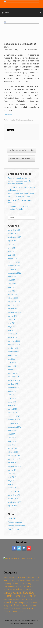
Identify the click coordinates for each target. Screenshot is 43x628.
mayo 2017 (12, 481)
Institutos (34, 599)
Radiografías (33, 606)
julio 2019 (11, 395)
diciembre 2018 (14, 416)
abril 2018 (11, 445)
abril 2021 (11, 330)
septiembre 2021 (14, 312)
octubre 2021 (13, 309)
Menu (7, 13)
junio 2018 (11, 438)
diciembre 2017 (14, 456)
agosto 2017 (12, 470)
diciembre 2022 (14, 262)
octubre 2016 (13, 499)
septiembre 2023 (14, 237)
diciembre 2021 (14, 302)
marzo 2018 (12, 448)
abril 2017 (11, 484)
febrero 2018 (13, 452)
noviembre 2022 (14, 266)
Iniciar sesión (13, 518)
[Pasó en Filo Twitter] (19, 548)
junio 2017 (11, 477)
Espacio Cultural (12, 592)
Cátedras (29, 586)
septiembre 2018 (14, 427)
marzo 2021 (12, 334)
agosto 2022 (12, 277)
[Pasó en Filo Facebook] (14, 548)
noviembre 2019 (14, 380)
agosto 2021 (12, 316)
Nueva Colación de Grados (21, 158)
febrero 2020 (13, 373)
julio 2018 (11, 434)
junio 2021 (11, 323)
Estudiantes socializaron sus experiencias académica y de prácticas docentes (19, 181)
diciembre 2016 (14, 491)
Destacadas (24, 589)
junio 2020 (11, 362)
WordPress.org (13, 529)
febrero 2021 (13, 337)
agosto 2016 (12, 506)
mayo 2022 (12, 287)
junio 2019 (11, 398)
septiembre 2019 (14, 388)
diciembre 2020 (14, 341)
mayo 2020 (12, 366)
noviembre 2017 (14, 459)
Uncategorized (18, 612)
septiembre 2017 (14, 466)
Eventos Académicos (18, 594)
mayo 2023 (12, 251)
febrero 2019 (13, 413)
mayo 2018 (12, 441)
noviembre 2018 (14, 420)
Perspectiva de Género (28, 603)
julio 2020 (11, 359)
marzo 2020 (12, 370)
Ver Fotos (8, 115)
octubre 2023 (13, 234)
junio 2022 (11, 284)
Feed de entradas (15, 522)
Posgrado (8, 605)
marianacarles (31, 50)
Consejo (27, 580)
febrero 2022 (13, 298)
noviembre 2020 (14, 345)
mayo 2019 (12, 402)
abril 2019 (11, 405)
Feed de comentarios (16, 526)
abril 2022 (11, 291)
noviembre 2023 (14, 230)
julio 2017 (11, 474)
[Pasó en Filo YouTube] (29, 548)
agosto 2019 (12, 391)
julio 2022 (11, 280)
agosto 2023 (12, 241)
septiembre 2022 (14, 273)
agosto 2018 (12, 431)
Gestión (12, 120)
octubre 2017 (13, 463)
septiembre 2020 (14, 352)
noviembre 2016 (14, 495)
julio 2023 (11, 244)
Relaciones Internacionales (24, 120)
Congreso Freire (17, 580)
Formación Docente (11, 600)
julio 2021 (11, 320)
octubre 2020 (13, 348)
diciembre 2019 (14, 377)
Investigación (10, 602)
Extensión (29, 596)
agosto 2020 (12, 355)
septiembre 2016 (14, 502)
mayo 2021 (12, 327)
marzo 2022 (12, 294)
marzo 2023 (12, 259)
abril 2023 (11, 255)
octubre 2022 (13, 269)
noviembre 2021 (14, 305)
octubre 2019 (13, 384)
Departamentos (10, 589)
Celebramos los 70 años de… (21, 150)
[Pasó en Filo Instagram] (24, 548)
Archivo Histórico (8, 578)
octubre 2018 (13, 423)
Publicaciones (21, 605)
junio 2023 (11, 248)
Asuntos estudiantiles (23, 577)
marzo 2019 (12, 409)
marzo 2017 (12, 488)
